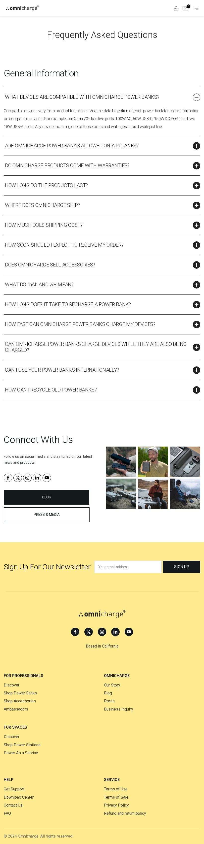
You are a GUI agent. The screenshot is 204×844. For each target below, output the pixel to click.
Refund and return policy (125, 813)
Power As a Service (21, 752)
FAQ (7, 813)
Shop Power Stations (22, 745)
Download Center (19, 797)
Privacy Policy (116, 805)
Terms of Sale (116, 797)
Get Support (14, 789)
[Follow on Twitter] (17, 478)
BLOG (46, 497)
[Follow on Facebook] (8, 478)
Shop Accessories (20, 701)
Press (109, 701)
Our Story (112, 685)
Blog (108, 693)
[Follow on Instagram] (27, 478)
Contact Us (13, 805)
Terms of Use (116, 789)
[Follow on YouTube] (47, 478)
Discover (11, 685)
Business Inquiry (118, 709)
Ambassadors (16, 709)
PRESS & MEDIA (47, 515)
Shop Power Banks (20, 693)
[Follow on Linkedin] (37, 478)
